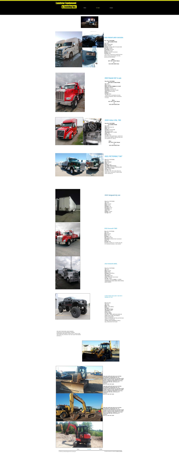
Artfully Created (119, 451)
